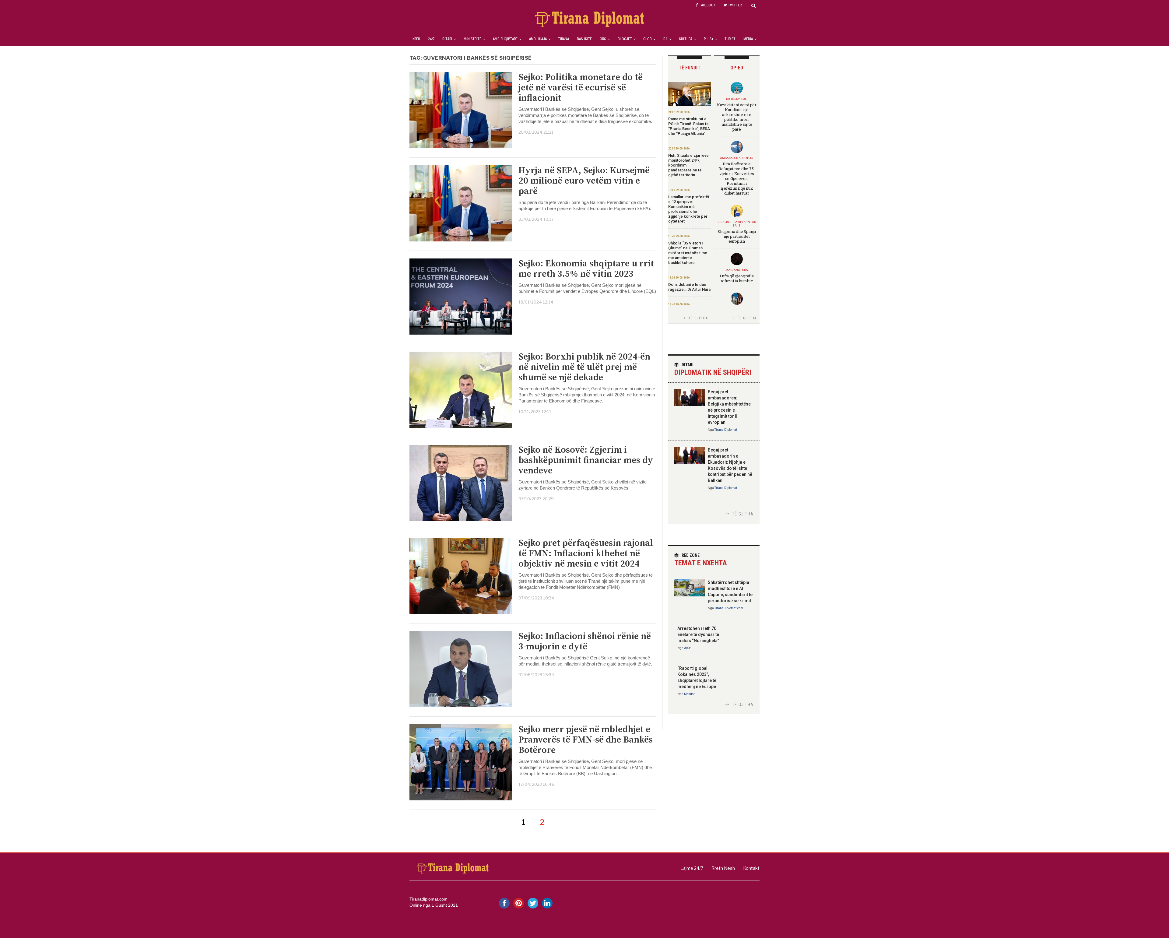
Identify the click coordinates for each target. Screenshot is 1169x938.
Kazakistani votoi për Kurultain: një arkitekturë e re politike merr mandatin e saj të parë (737, 117)
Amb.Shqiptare (505, 39)
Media (748, 39)
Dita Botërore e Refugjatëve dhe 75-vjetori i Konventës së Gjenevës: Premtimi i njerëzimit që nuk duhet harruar (736, 178)
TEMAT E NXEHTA (700, 560)
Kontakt (751, 868)
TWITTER (735, 5)
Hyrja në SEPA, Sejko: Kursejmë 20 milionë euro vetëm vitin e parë (584, 180)
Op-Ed (736, 68)
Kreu (416, 39)
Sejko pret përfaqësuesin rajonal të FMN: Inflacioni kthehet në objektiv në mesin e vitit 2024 (585, 553)
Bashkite (584, 39)
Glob (647, 39)
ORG (603, 39)
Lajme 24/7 (691, 868)
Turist (730, 39)
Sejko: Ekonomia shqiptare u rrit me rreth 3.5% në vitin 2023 (586, 268)
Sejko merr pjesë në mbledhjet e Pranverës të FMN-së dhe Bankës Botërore (585, 739)
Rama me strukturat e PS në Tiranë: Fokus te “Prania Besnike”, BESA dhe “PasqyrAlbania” (689, 126)
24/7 (431, 39)
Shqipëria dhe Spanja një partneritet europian (737, 236)
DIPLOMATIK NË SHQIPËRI (712, 369)
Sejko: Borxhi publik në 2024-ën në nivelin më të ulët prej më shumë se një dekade (584, 367)
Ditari (447, 39)
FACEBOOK (707, 5)
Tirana (563, 39)
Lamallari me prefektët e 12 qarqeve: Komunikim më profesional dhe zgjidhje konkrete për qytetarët (688, 209)
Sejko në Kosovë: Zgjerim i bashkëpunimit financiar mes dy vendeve (585, 460)
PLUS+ (708, 39)
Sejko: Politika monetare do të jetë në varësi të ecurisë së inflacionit (580, 87)
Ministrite (472, 39)
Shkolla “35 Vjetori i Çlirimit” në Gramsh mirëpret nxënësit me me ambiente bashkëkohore (687, 253)
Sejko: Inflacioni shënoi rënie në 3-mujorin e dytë (584, 641)
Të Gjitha (698, 318)
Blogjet (625, 39)
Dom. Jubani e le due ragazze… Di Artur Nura (689, 287)
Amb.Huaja (538, 39)
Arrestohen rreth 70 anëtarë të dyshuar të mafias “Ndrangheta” (698, 634)
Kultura (685, 39)
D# (665, 39)
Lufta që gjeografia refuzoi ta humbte (736, 278)
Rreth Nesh (723, 868)
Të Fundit (689, 68)
